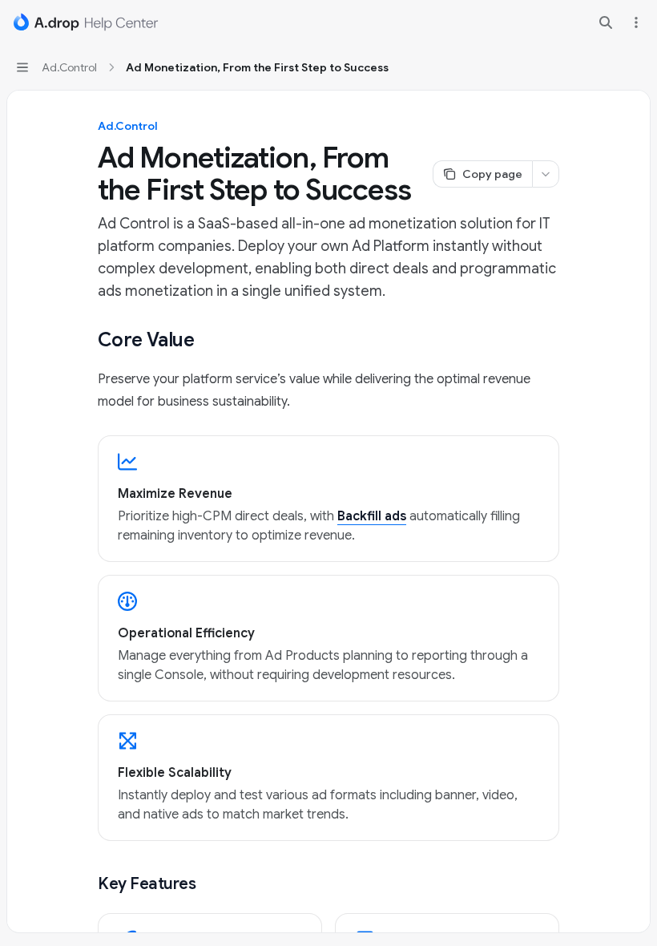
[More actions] (636, 22)
